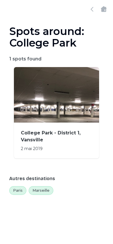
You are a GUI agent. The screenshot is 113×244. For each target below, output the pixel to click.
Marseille (41, 190)
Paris (18, 190)
